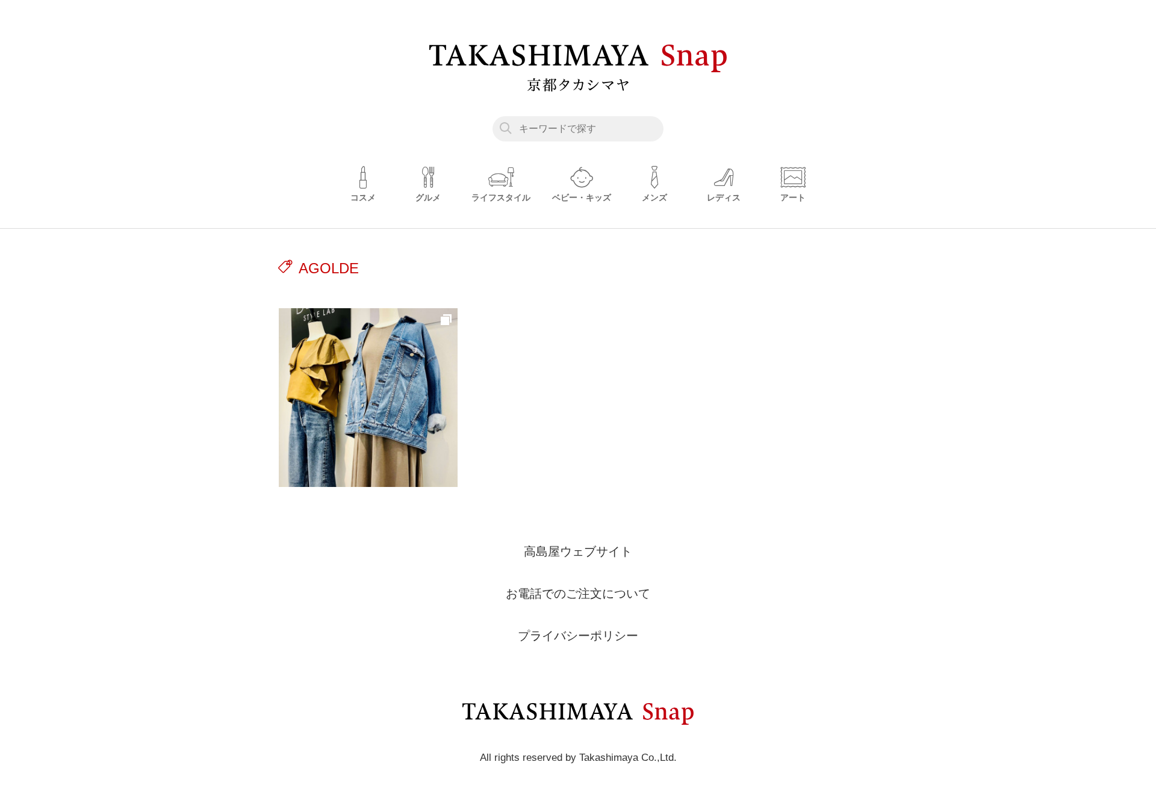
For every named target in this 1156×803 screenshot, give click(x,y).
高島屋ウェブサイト (578, 551)
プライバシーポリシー (578, 635)
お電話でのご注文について (578, 593)
